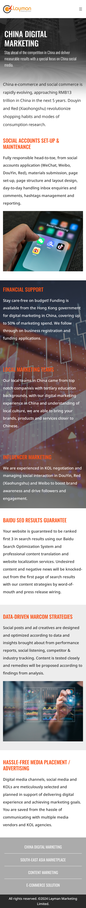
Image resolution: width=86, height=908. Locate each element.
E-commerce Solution (43, 885)
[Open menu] (80, 9)
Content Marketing (43, 872)
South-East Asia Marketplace (43, 859)
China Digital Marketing (43, 847)
